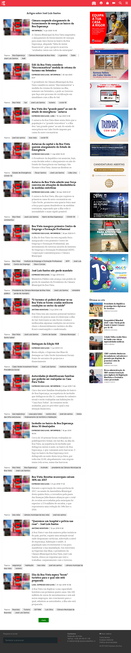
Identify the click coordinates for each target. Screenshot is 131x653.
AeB (23, 58)
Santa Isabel (9, 337)
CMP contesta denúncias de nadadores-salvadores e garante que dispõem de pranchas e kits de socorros (115, 358)
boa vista (33, 138)
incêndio (44, 467)
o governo (62, 55)
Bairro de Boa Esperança (52, 217)
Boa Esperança (18, 55)
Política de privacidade (108, 642)
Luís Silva (49, 610)
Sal (25, 103)
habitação (29, 565)
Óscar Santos (40, 173)
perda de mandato (21, 293)
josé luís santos (18, 138)
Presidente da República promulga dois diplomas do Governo (115, 306)
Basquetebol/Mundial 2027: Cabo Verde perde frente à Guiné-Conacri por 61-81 (114, 324)
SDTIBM (37, 610)
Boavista (16, 610)
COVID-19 (8, 176)
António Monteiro (40, 310)
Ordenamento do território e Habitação (40, 417)
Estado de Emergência (21, 173)
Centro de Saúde (49, 334)
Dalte (73, 55)
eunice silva (51, 414)
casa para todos (35, 414)
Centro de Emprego (21, 264)
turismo (51, 103)
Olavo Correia (39, 264)
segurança (16, 565)
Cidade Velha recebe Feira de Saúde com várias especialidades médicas (115, 339)
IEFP (67, 261)
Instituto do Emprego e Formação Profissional (43, 261)
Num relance (106, 634)
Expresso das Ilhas (40, 75)
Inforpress (37, 31)
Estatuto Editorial (106, 640)
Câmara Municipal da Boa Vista (41, 55)
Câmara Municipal (67, 334)
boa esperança (18, 414)
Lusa (52, 116)
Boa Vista (16, 103)
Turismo (26, 610)
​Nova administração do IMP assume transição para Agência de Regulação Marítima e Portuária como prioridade (116, 375)
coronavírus (9, 220)
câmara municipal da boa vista (36, 515)
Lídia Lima (72, 173)
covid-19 (62, 103)
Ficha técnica (105, 637)
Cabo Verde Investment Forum (24, 367)
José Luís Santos (11, 58)
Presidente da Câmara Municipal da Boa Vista (31, 290)
